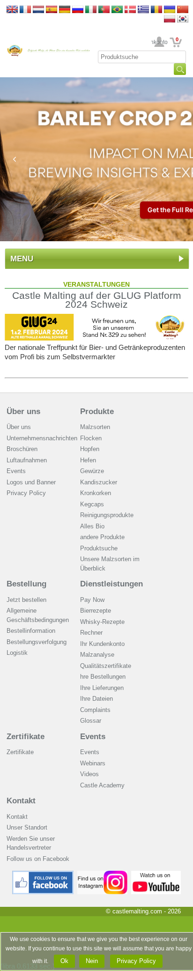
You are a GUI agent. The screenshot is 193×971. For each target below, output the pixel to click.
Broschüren (22, 448)
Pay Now (92, 599)
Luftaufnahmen (27, 460)
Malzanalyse (97, 654)
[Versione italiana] (90, 10)
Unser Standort (27, 827)
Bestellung (26, 583)
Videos (89, 774)
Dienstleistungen (111, 583)
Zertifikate (26, 736)
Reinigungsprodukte (107, 515)
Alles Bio (92, 526)
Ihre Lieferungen (102, 687)
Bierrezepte (95, 610)
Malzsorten (95, 426)
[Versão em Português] (104, 10)
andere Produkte (102, 537)
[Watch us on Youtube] (156, 874)
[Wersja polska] (169, 19)
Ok (64, 960)
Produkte (97, 411)
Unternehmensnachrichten (42, 438)
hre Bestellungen (103, 676)
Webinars (92, 763)
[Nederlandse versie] (38, 10)
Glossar (90, 720)
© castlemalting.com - (143, 911)
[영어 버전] (182, 19)
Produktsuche (99, 548)
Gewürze (92, 470)
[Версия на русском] (77, 10)
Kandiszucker (98, 482)
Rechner (91, 632)
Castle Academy (102, 785)
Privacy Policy (26, 493)
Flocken (91, 438)
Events (16, 470)
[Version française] (25, 10)
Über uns (23, 411)
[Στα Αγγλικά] (143, 10)
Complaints (95, 709)
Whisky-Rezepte (102, 621)
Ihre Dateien (96, 698)
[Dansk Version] (130, 10)
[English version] (12, 10)
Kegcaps (92, 504)
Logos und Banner (31, 482)
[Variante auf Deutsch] (64, 10)
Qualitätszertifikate (105, 665)
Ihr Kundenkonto (159, 42)
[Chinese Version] (182, 10)
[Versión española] (51, 10)
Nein (92, 960)
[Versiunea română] (156, 10)
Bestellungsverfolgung (37, 641)
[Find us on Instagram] (102, 874)
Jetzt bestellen (26, 599)
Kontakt (21, 800)
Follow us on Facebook (38, 858)
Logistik (17, 652)
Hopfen (89, 448)
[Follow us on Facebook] (43, 874)
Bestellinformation (31, 630)
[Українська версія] (169, 10)
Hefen (88, 460)
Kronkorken (95, 493)
